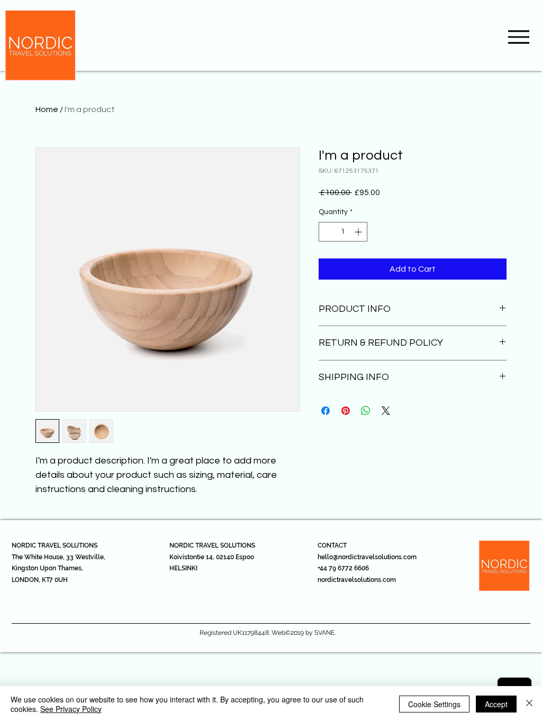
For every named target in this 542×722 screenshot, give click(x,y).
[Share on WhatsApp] (365, 410)
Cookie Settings (434, 704)
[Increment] (359, 232)
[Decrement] (326, 232)
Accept (496, 704)
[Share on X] (386, 410)
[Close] (529, 704)
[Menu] (518, 37)
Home (46, 109)
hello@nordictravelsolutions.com (367, 557)
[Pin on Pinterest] (345, 410)
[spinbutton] (343, 232)
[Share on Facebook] (325, 410)
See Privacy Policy (71, 709)
